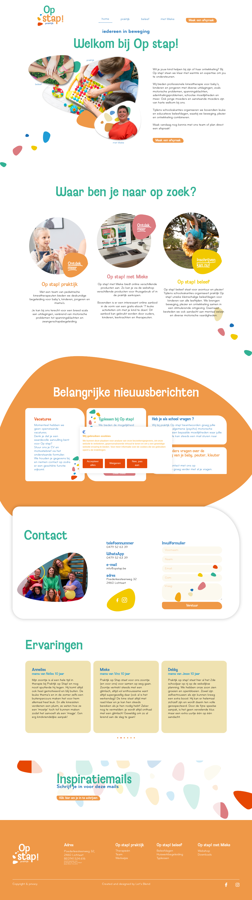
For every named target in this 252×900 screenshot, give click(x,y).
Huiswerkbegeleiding (170, 854)
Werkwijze (121, 858)
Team (118, 854)
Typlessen (163, 858)
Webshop (204, 851)
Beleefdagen (165, 850)
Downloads (205, 854)
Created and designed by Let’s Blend (126, 884)
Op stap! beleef (169, 844)
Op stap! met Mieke (214, 844)
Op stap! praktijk (129, 844)
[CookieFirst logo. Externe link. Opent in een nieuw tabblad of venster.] (84, 432)
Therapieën (122, 850)
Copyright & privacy (25, 884)
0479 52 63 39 (117, 547)
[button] (117, 737)
